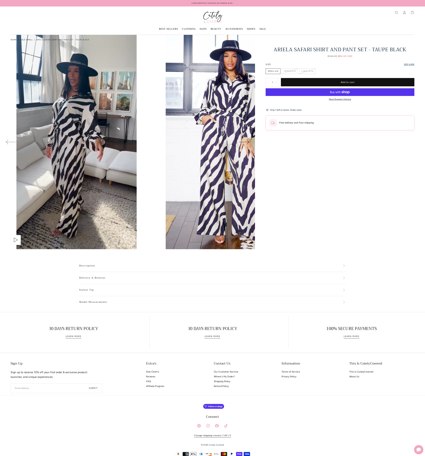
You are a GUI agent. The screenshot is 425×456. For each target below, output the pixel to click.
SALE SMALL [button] (26, 40)
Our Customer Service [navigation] (226, 371)
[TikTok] (226, 426)
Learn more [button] (73, 336)
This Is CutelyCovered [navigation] (361, 371)
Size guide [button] (409, 64)
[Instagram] (208, 426)
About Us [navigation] (354, 376)
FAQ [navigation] (148, 381)
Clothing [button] (189, 29)
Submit (93, 388)
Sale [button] (262, 29)
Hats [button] (203, 29)
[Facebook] (217, 426)
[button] (396, 12)
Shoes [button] (251, 29)
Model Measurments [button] (93, 302)
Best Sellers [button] (168, 29)
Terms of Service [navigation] (291, 371)
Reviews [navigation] (150, 376)
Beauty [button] (216, 29)
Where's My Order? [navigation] (224, 376)
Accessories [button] (234, 29)
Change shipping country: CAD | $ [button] (212, 435)
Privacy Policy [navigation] (289, 376)
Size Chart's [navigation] (152, 371)
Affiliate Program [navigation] (155, 386)
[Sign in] (404, 12)
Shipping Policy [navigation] (222, 381)
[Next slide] (244, 142)
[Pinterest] (199, 426)
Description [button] (87, 265)
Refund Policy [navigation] (221, 386)
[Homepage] (212, 17)
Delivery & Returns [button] (92, 277)
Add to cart (348, 82)
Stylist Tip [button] (86, 290)
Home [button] (14, 40)
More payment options (340, 99)
